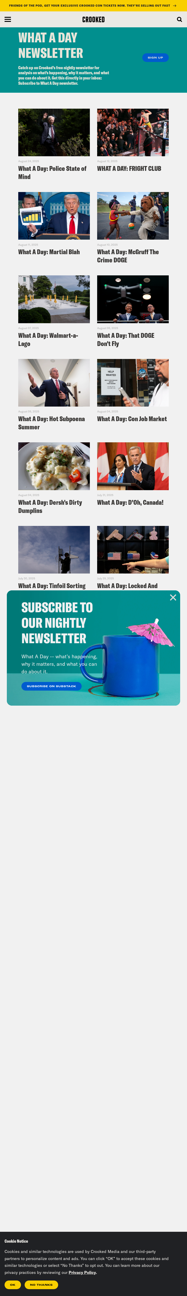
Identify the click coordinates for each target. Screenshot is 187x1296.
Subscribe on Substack (51, 686)
